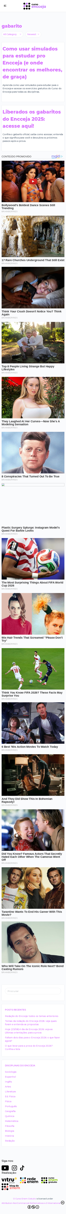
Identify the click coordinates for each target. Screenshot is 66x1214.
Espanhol (10, 1076)
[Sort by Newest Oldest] (33, 34)
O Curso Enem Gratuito (24, 1198)
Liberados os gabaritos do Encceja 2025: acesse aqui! (32, 119)
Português (11, 1106)
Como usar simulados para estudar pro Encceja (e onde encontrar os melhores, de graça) (32, 63)
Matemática (11, 1121)
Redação (10, 1140)
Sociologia (10, 1071)
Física (8, 1101)
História (9, 1135)
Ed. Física (10, 1096)
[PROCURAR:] (33, 991)
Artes (8, 1086)
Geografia (10, 1111)
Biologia (9, 1131)
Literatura (10, 1091)
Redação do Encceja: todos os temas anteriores (31, 1016)
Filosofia (9, 1126)
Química (9, 1116)
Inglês (8, 1081)
